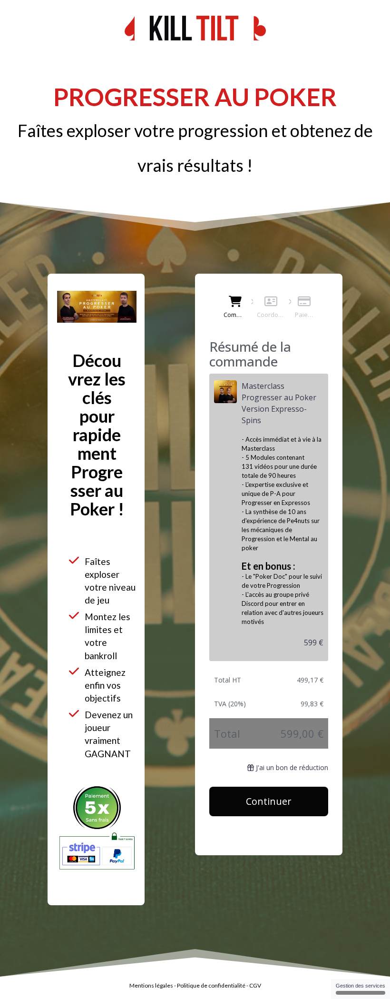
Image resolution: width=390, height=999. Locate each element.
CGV (255, 985)
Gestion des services (360, 986)
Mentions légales (151, 985)
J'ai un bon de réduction (292, 767)
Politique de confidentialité (211, 985)
